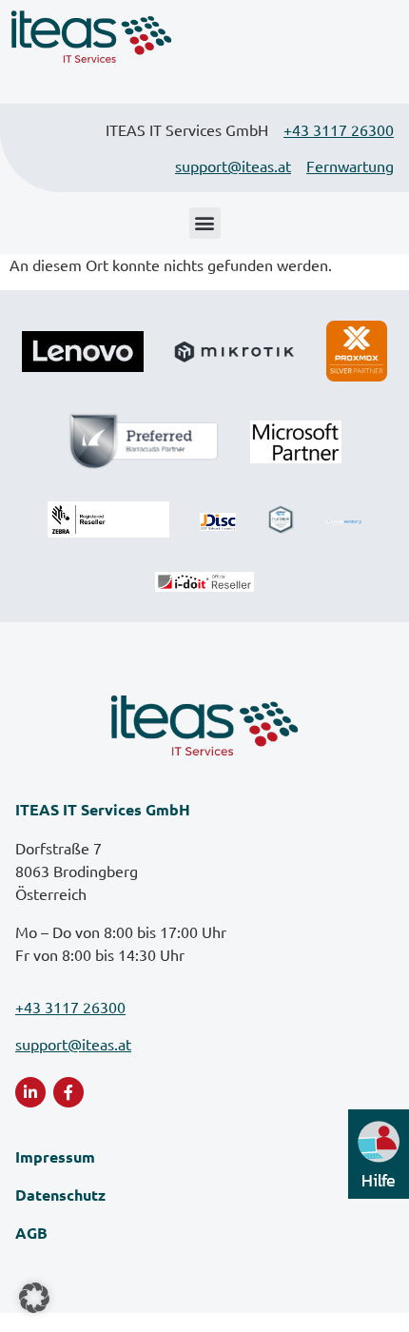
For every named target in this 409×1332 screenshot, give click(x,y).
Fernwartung (350, 165)
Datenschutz (60, 1195)
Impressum (55, 1156)
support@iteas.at (233, 165)
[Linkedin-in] (30, 1092)
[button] (205, 223)
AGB (31, 1233)
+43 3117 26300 (338, 129)
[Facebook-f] (68, 1092)
